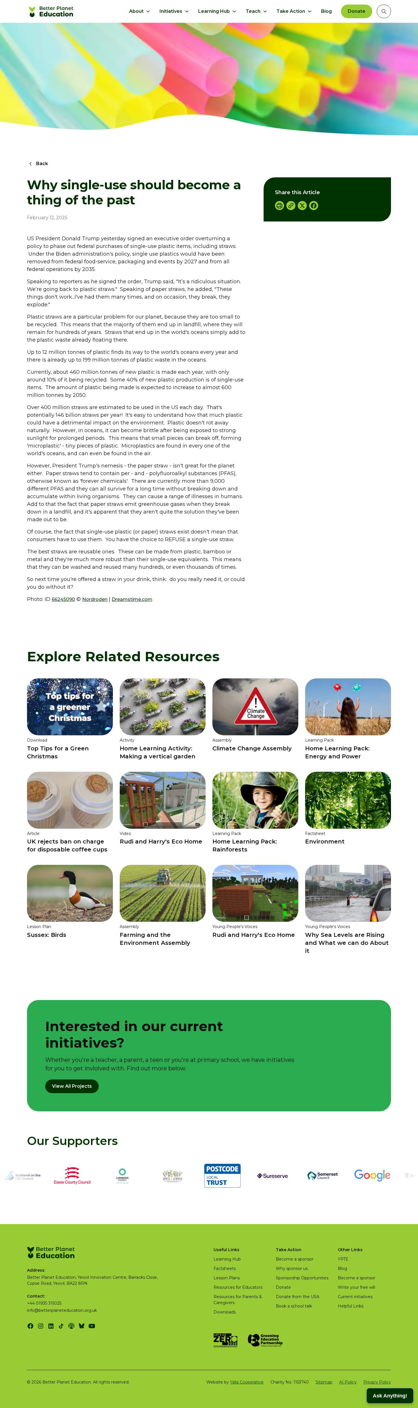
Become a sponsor (294, 1259)
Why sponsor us (292, 1268)
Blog (326, 11)
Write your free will (356, 1287)
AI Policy (348, 1382)
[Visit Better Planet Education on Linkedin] (50, 1326)
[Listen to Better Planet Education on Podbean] (71, 1326)
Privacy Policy (377, 1382)
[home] (52, 11)
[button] (140, 11)
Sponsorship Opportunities (302, 1277)
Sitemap (324, 1382)
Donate (356, 11)
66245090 (63, 599)
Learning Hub (227, 1259)
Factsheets (225, 1268)
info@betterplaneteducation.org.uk (62, 1310)
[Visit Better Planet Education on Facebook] (30, 1326)
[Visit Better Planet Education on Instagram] (40, 1326)
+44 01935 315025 (44, 1303)
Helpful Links (350, 1306)
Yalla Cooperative (247, 1382)
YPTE (343, 1259)
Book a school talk (294, 1306)
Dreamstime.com (132, 599)
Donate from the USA (297, 1296)
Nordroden (94, 599)
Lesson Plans (227, 1277)
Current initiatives (355, 1296)
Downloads (225, 1312)
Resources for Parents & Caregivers (238, 1299)
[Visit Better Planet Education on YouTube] (91, 1326)
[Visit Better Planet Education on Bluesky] (81, 1326)
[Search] (384, 11)
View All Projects (72, 1086)
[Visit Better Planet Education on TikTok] (61, 1326)
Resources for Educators (238, 1287)
